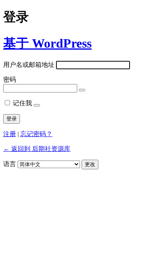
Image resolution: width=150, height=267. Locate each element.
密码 (9, 79)
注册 (9, 133)
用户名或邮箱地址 (28, 64)
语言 (9, 164)
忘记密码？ (36, 133)
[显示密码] (82, 90)
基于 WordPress (47, 43)
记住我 (22, 103)
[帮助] (37, 105)
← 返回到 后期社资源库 (36, 148)
